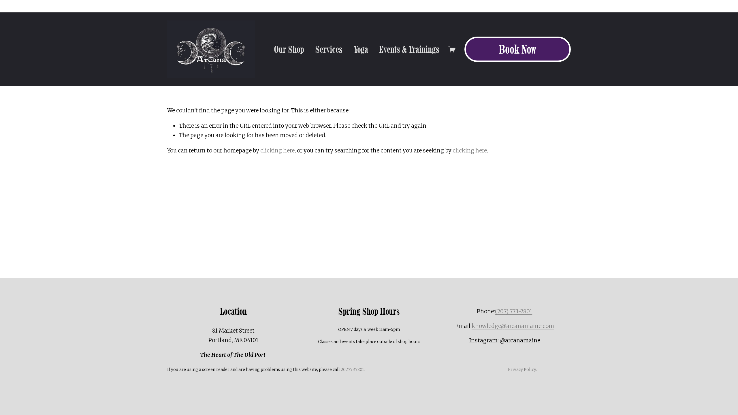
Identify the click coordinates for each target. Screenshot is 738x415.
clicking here (277, 150)
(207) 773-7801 (513, 311)
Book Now (517, 49)
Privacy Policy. (522, 369)
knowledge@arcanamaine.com (513, 326)
